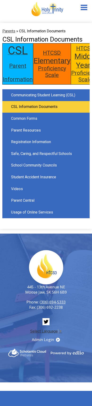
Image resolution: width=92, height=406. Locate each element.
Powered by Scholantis (27, 353)
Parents (8, 31)
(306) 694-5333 (53, 302)
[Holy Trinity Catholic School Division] (47, 9)
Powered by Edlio (67, 352)
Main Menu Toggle (84, 7)
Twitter (46, 321)
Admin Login (43, 339)
